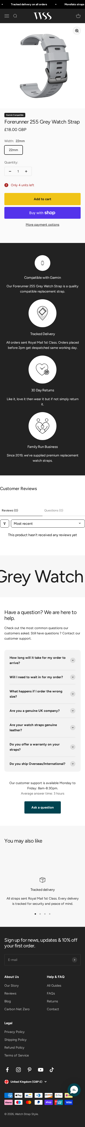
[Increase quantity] (26, 171)
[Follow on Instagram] (18, 1070)
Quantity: (11, 162)
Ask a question (42, 807)
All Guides (54, 986)
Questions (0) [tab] (53, 510)
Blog (7, 1001)
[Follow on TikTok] (52, 1070)
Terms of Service (16, 1055)
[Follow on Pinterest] (29, 1070)
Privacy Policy (14, 1032)
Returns (52, 1001)
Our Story (11, 986)
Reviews (10, 993)
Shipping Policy (15, 1040)
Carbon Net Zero (17, 1009)
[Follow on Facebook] (7, 1070)
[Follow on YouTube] (41, 1070)
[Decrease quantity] (10, 171)
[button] (74, 1089)
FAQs (51, 993)
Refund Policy (14, 1048)
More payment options (42, 225)
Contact (53, 1009)
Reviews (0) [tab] (10, 510)
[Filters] (4, 524)
